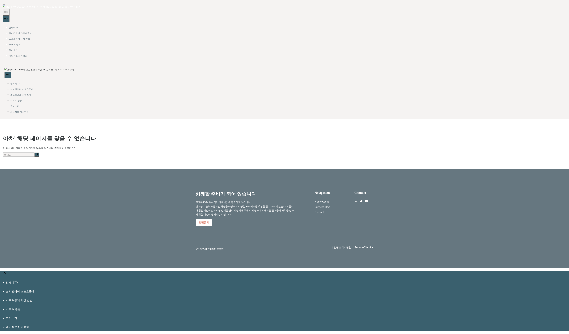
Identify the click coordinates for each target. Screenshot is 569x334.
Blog (327, 206)
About (325, 201)
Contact (319, 212)
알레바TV (14, 27)
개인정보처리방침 (341, 247)
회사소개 (13, 50)
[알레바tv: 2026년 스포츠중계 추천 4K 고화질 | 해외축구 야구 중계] (39, 69)
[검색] (36, 155)
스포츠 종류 (15, 44)
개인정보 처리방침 (18, 55)
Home (318, 201)
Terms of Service (364, 247)
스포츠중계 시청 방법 (19, 39)
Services (319, 206)
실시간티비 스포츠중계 (20, 33)
